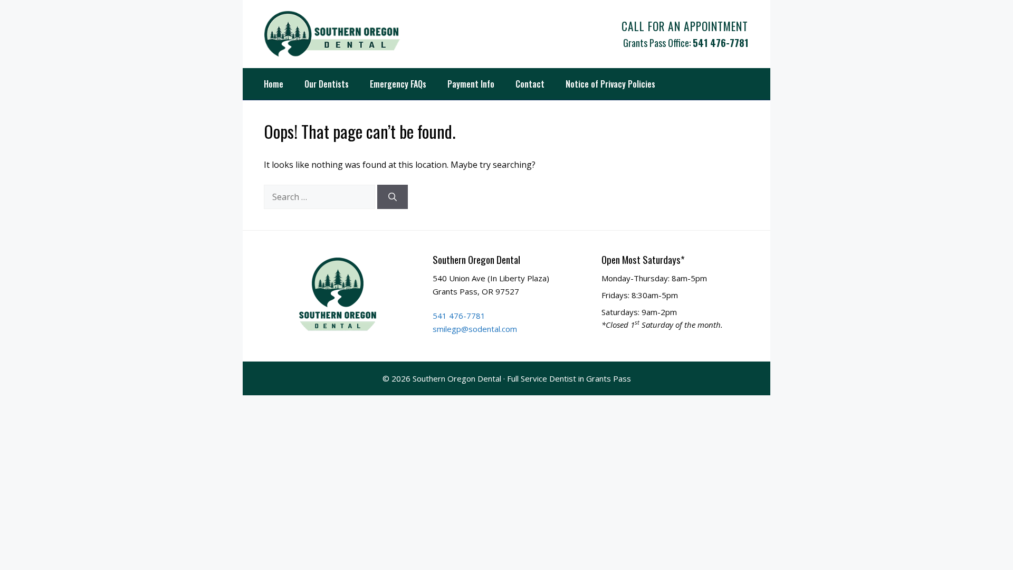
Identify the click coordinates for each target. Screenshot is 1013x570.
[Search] (392, 197)
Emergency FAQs (398, 84)
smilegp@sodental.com (475, 329)
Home (273, 84)
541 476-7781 (720, 42)
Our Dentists (326, 84)
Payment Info (470, 84)
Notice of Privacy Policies (610, 84)
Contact (529, 84)
